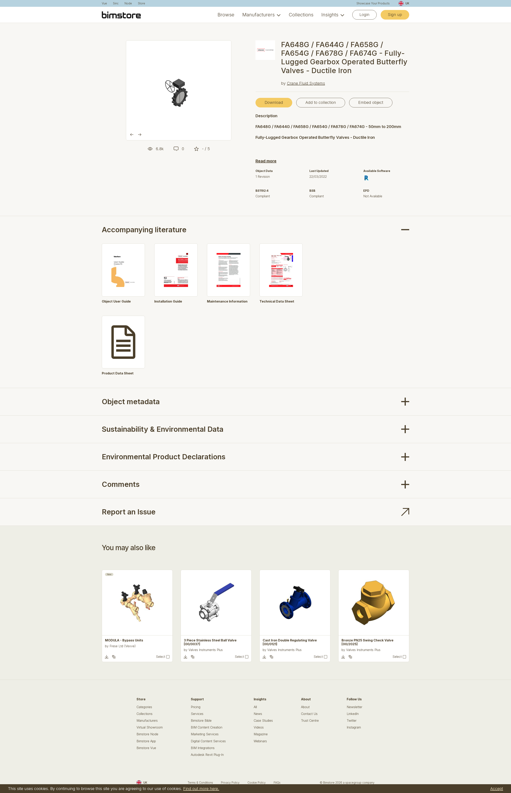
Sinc (116, 3)
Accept (496, 788)
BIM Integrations (203, 748)
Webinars (260, 741)
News (258, 714)
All (255, 707)
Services (197, 714)
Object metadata (131, 401)
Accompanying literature (144, 229)
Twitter (352, 721)
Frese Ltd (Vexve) (123, 646)
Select (160, 657)
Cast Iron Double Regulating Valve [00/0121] (290, 642)
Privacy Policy (230, 782)
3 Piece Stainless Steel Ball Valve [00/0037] (210, 642)
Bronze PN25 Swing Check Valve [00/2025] (367, 642)
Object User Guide (116, 301)
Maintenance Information (227, 301)
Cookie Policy (257, 782)
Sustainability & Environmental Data (162, 429)
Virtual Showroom (150, 727)
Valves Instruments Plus (205, 650)
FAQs (277, 782)
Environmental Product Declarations (163, 456)
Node (128, 3)
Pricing (195, 707)
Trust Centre (310, 721)
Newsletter (354, 707)
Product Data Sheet (118, 373)
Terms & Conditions (200, 782)
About (305, 707)
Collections (301, 15)
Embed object (370, 102)
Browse (226, 15)
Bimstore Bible (201, 721)
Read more (266, 161)
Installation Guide (168, 301)
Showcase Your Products (373, 3)
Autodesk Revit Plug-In (207, 755)
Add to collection (320, 102)
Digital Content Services (208, 741)
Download (274, 102)
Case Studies (263, 721)
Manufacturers (258, 15)
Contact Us (309, 714)
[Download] (106, 657)
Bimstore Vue (146, 748)
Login (364, 14)
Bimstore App (146, 741)
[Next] (139, 134)
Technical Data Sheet (276, 301)
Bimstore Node (147, 734)
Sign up (395, 14)
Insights (329, 15)
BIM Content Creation (206, 727)
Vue (104, 3)
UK (407, 3)
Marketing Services (205, 734)
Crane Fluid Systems (306, 83)
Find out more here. (201, 788)
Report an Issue (128, 511)
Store (141, 3)
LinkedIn (353, 714)
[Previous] (131, 134)
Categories (144, 707)
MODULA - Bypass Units (124, 640)
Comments (121, 484)
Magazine (261, 734)
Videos (259, 727)
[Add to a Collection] (113, 656)
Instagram (354, 727)
